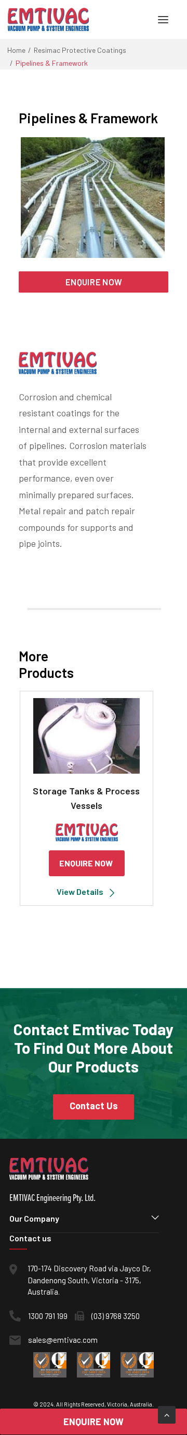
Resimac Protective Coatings (80, 50)
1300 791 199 (48, 1316)
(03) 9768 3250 (115, 1316)
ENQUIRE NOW (93, 282)
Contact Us (94, 1105)
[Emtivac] (48, 19)
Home (16, 50)
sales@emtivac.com (63, 1339)
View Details (80, 891)
